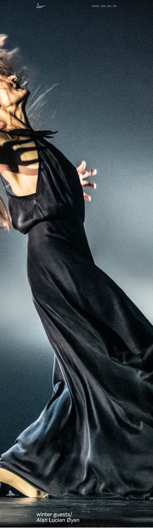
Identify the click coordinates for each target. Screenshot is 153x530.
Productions (95, 6)
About (115, 6)
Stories (109, 6)
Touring (103, 6)
